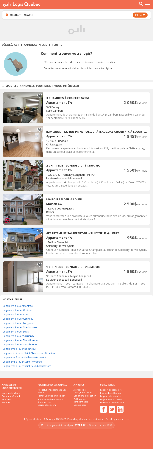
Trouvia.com (118, 402)
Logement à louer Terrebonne (20, 344)
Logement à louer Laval (16, 314)
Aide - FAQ (7, 399)
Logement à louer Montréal (18, 305)
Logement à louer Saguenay (18, 336)
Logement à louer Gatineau (18, 318)
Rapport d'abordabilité (111, 389)
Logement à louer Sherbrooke (20, 327)
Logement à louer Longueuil (18, 323)
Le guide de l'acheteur (111, 399)
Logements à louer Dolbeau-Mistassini (24, 357)
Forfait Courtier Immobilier (51, 395)
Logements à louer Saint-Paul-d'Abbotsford (27, 366)
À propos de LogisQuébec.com (83, 391)
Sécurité (6, 402)
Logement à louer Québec (17, 310)
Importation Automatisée (50, 398)
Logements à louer (11, 392)
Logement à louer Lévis (16, 331)
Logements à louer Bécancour (19, 348)
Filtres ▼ (140, 15)
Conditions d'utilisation (85, 395)
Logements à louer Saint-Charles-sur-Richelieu (29, 353)
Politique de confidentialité (81, 400)
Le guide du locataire (110, 396)
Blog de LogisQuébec (110, 392)
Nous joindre (80, 404)
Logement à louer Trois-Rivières (20, 340)
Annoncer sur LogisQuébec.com (47, 403)
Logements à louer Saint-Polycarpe (22, 361)
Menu (148, 4)
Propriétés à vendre (12, 396)
